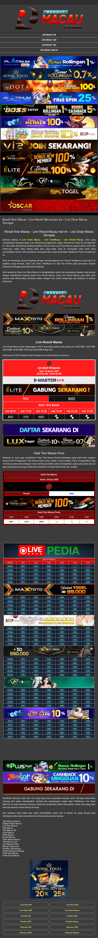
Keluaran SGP (26, 933)
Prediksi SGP (25, 921)
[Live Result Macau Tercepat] (49, 62)
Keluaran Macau (72, 933)
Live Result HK (49, 35)
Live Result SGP (49, 40)
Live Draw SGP (25, 910)
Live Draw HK (26, 905)
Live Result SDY (49, 45)
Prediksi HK (26, 916)
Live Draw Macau (72, 910)
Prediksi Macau (72, 921)
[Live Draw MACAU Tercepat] (49, 879)
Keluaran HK (25, 927)
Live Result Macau (49, 50)
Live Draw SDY (72, 905)
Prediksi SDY (72, 916)
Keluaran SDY (72, 927)
